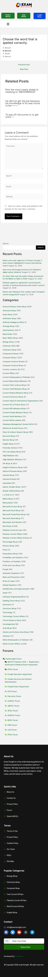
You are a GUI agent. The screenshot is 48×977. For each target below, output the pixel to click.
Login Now (39, 16)
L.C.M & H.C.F (8, 495)
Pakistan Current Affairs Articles (16, 538)
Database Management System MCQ (18, 424)
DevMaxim (19, 956)
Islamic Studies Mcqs (11, 487)
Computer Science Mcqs (13, 365)
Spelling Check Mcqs (11, 601)
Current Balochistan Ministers (15, 381)
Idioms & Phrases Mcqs (12, 471)
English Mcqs (8, 444)
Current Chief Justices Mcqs (14, 385)
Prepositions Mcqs (10, 554)
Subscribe (25, 947)
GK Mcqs (6, 463)
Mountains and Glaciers (12, 522)
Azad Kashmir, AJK (10, 330)
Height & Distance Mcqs (13, 467)
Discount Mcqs (9, 436)
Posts (5, 550)
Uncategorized (9, 624)
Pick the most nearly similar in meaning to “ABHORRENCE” (21, 90)
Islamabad (7, 483)
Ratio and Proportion (11, 577)
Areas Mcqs (7, 314)
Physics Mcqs (8, 546)
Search (6, 243)
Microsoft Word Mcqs (11, 518)
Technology (7, 612)
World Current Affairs (11, 644)
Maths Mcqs (8, 499)
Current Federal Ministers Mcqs (15, 393)
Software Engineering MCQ (14, 597)
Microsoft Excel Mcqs (11, 510)
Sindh (5, 593)
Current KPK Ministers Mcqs (14, 409)
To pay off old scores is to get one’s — (22, 115)
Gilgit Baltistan (8, 456)
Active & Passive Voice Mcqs (14, 307)
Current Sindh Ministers (12, 416)
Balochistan (7, 334)
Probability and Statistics (13, 557)
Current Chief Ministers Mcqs (15, 389)
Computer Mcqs (9, 358)
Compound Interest (11, 354)
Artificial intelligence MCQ (13, 322)
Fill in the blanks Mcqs (12, 452)
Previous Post (24, 65)
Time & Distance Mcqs (12, 620)
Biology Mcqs (8, 342)
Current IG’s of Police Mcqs (14, 405)
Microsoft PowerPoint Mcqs (14, 514)
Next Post (24, 69)
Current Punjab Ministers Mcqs (15, 412)
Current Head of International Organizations (21, 401)
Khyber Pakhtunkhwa (11, 491)
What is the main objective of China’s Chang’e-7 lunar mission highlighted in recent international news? (22, 263)
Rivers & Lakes (9, 581)
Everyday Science (10, 448)
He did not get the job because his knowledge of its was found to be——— (22, 103)
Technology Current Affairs (14, 616)
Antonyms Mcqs (9, 311)
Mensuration (8, 503)
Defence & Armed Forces (13, 428)
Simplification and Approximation (16, 589)
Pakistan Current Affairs (12, 534)
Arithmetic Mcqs (9, 318)
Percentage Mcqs (10, 542)
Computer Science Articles (14, 361)
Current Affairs (9, 373)
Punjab (5, 569)
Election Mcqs (8, 440)
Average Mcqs (8, 326)
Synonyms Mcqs (9, 608)
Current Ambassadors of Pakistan (16, 377)
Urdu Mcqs (7, 628)
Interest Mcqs (8, 475)
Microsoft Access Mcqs (12, 507)
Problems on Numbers (12, 561)
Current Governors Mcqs (13, 397)
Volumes (6, 636)
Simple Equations (10, 585)
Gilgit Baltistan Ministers (12, 459)
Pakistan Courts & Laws (12, 530)
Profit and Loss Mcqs (11, 565)
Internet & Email (9, 479)
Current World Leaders (12, 420)
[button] (8, 24)
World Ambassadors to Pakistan (16, 640)
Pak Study (7, 526)
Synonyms (7, 605)
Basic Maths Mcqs (10, 338)
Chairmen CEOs (9, 346)
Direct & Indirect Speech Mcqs (15, 432)
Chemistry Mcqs (9, 350)
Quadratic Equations (11, 573)
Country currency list (11, 369)
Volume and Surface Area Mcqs (16, 632)
